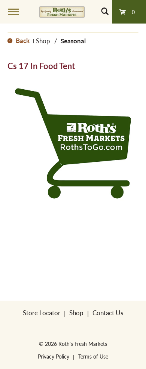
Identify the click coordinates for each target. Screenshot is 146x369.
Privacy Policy (53, 356)
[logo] (62, 11)
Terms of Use (93, 356)
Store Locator (41, 312)
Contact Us (107, 312)
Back (22, 40)
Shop (43, 40)
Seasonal (73, 40)
